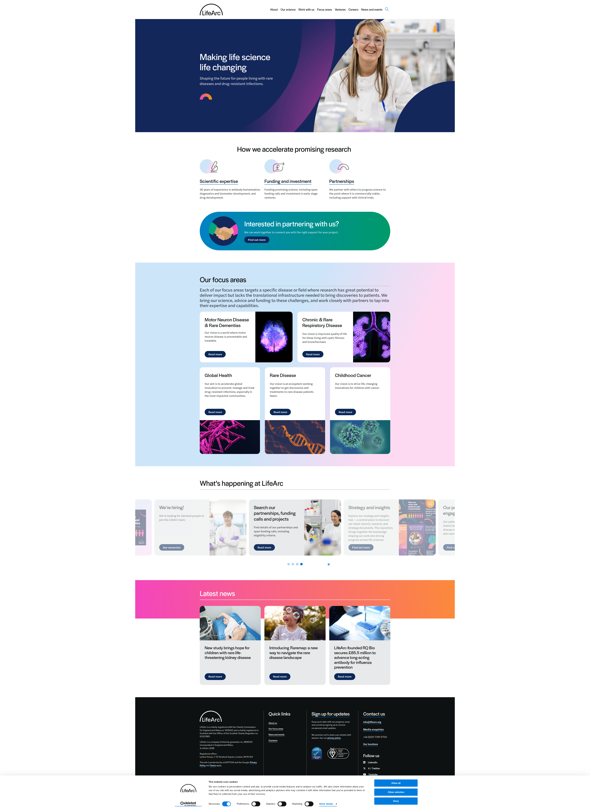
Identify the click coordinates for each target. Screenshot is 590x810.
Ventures (340, 9)
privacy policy (334, 737)
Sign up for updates (331, 713)
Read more (215, 354)
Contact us (374, 713)
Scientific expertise (219, 181)
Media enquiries (373, 729)
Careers (353, 9)
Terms (213, 765)
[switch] (256, 803)
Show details (326, 803)
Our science (288, 9)
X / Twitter (374, 768)
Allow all (396, 783)
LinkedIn (372, 762)
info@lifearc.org (372, 722)
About (274, 9)
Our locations (370, 744)
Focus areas (324, 9)
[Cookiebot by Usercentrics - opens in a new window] (188, 804)
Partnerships (341, 181)
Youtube (373, 774)
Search (387, 9)
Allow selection (396, 792)
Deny (396, 801)
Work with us (306, 9)
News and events (371, 9)
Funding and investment (287, 181)
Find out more (257, 240)
